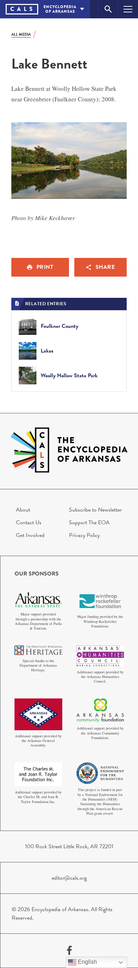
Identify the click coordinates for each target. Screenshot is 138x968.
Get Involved (30, 535)
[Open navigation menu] (128, 9)
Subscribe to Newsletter (95, 510)
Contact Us (28, 522)
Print (44, 267)
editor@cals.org (69, 878)
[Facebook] (69, 950)
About (23, 510)
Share (105, 267)
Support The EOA (89, 522)
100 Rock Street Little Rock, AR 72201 (69, 846)
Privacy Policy (84, 535)
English (86, 962)
